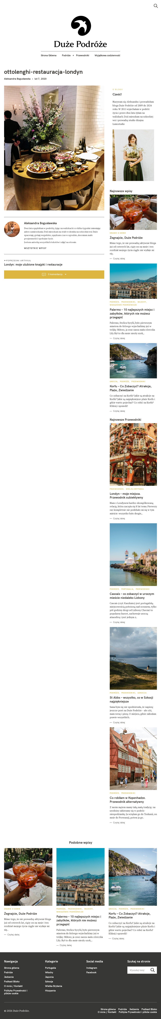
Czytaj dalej (119, 258)
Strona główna (11, 967)
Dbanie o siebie (118, 233)
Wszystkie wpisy (35, 248)
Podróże (66, 55)
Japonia (49, 976)
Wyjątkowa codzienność (107, 55)
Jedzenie (9, 976)
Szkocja (142, 693)
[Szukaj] (156, 6)
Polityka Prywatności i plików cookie (15, 992)
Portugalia (127, 589)
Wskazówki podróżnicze (123, 305)
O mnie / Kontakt (13, 986)
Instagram (91, 967)
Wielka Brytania (135, 489)
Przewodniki (82, 55)
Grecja (114, 381)
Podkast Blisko (11, 981)
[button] (80, 31)
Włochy (142, 302)
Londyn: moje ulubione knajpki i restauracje (33, 264)
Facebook (91, 972)
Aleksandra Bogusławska (17, 78)
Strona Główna (48, 55)
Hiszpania (50, 990)
